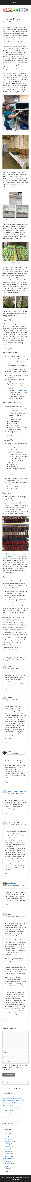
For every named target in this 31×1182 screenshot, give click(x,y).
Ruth (9, 752)
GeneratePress (15, 1179)
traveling (9, 640)
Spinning (11, 620)
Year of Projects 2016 (20, 642)
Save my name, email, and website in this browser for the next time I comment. (16, 1067)
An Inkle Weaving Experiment (12, 1098)
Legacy (4, 1171)
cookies (16, 625)
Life (6, 1166)
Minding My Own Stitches (16, 791)
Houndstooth (13, 632)
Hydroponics (9, 1164)
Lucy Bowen (11, 883)
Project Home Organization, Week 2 (14, 1100)
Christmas (10, 625)
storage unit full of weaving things (16, 556)
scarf (13, 637)
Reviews (7, 1146)
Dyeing (14, 617)
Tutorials (8, 1154)
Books (7, 1161)
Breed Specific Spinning (10, 1108)
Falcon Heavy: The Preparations (12, 1113)
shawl (17, 637)
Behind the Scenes (8, 1105)
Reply (6, 688)
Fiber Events (9, 1141)
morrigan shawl (18, 635)
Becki (9, 666)
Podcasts (7, 1169)
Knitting (5, 620)
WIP (24, 640)
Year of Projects (7, 642)
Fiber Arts (20, 617)
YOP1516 (9, 645)
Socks (21, 637)
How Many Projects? (11, 650)
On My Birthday (7, 1110)
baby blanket (8, 622)
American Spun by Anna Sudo (14, 647)
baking (16, 622)
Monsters (9, 635)
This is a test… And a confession (12, 1103)
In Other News (7, 1159)
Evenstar (12, 630)
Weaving (17, 620)
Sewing (7, 1149)
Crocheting (7, 617)
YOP (3, 645)
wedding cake (17, 640)
